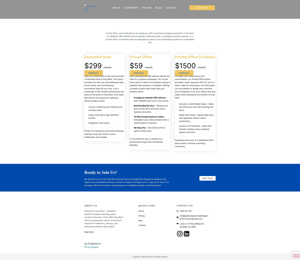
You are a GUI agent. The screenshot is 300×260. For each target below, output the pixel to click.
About (116, 7)
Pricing (147, 7)
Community (131, 7)
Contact (170, 7)
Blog (158, 7)
